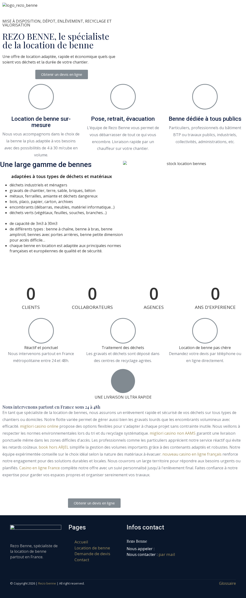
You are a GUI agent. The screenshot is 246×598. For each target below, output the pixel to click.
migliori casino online (39, 426)
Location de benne (92, 548)
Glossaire (227, 583)
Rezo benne (47, 583)
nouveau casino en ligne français (191, 454)
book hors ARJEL (54, 447)
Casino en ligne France (39, 468)
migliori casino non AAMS (173, 433)
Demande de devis (92, 553)
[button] (61, 74)
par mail (167, 554)
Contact (81, 559)
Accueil (81, 542)
